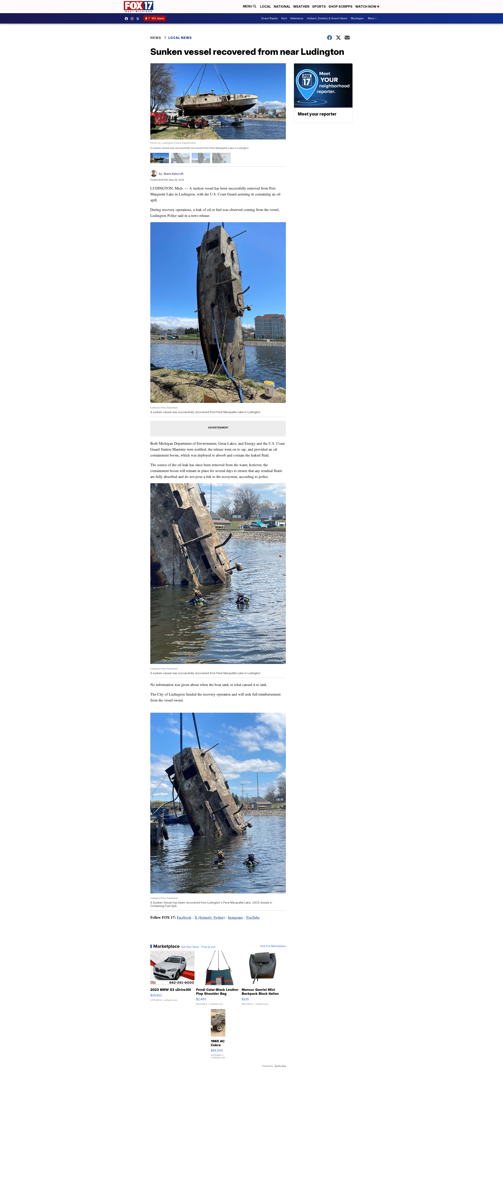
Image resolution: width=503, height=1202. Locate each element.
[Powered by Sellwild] (280, 1066)
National (282, 6)
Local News (180, 38)
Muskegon (357, 18)
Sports (319, 6)
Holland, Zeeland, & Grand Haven (327, 18)
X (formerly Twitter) (210, 917)
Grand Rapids (269, 18)
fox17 (138, 18)
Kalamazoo (296, 18)
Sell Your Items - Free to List (198, 947)
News (155, 38)
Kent (284, 18)
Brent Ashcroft (173, 174)
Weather (301, 6)
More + (372, 18)
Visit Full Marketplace (273, 946)
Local (265, 6)
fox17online (127, 18)
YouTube (253, 917)
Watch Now (366, 6)
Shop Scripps (340, 6)
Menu (248, 6)
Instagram (235, 917)
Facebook (184, 917)
